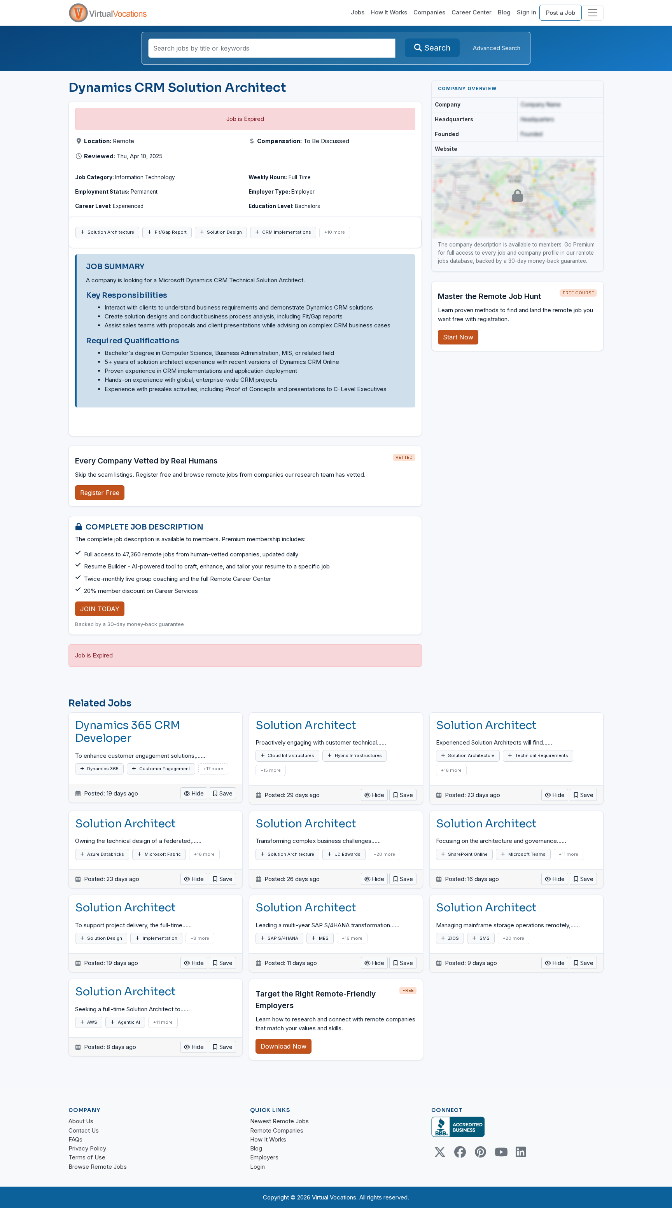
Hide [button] (197, 793)
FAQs (75, 1139)
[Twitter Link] (439, 1152)
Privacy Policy (87, 1148)
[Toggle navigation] (593, 13)
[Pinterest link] (480, 1152)
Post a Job (560, 12)
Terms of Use (86, 1157)
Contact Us (83, 1130)
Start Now (458, 337)
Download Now (283, 1046)
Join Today (99, 609)
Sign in (526, 12)
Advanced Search (496, 48)
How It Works (389, 12)
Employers (264, 1157)
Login (257, 1166)
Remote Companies (276, 1130)
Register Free (99, 492)
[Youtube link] (500, 1152)
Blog (504, 12)
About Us (80, 1121)
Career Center (472, 12)
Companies (429, 12)
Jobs (357, 12)
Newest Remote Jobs (279, 1121)
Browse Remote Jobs (97, 1166)
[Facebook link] (460, 1152)
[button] (222, 793)
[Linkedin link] (520, 1152)
